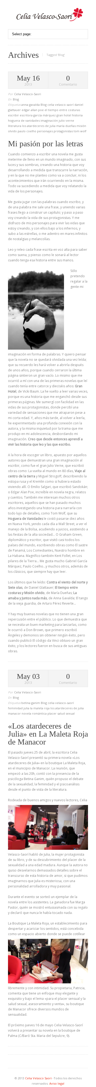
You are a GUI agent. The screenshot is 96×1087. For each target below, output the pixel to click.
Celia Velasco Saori (39, 1078)
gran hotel (64, 115)
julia (26, 708)
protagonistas (64, 131)
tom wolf (80, 131)
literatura (15, 126)
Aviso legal (56, 1083)
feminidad (15, 708)
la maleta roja (40, 708)
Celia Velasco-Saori (27, 94)
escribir (14, 115)
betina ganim (31, 703)
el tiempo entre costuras (62, 110)
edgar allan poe (33, 110)
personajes (45, 131)
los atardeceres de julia (39, 126)
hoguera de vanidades (24, 120)
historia (77, 115)
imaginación (50, 120)
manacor (15, 713)
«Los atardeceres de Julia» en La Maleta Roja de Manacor (48, 733)
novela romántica (34, 713)
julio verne (66, 120)
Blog (16, 99)
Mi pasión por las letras (45, 143)
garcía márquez (45, 115)
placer (52, 713)
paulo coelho (27, 131)
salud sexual (66, 713)
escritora (26, 115)
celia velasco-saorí (60, 105)
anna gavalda (31, 105)
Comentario (68, 80)
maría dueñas (66, 126)
